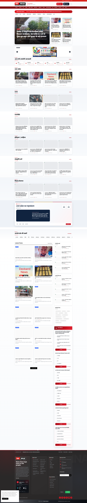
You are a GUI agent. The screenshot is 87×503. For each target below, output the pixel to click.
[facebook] (60, 497)
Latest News (70, 452)
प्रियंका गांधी (58, 398)
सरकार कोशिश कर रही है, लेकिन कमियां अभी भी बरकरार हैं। (63, 343)
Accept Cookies (5, 498)
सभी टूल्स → (70, 59)
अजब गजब (60, 7)
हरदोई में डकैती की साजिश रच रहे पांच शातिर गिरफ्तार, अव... (43, 298)
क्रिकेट (25, 237)
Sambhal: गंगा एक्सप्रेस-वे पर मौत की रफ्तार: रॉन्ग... (66, 279)
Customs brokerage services (36, 474)
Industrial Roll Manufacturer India (36, 471)
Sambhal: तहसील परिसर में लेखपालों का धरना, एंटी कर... (66, 257)
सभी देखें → (70, 69)
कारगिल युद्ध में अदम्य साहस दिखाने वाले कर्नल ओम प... (66, 247)
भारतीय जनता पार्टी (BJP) (60, 431)
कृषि (63, 7)
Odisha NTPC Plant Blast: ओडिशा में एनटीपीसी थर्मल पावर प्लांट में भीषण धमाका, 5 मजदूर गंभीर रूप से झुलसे (36, 104)
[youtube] (69, 497)
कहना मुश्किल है (59, 363)
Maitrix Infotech (45, 501)
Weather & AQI (42, 463)
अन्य (57, 441)
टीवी (28, 237)
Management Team (36, 461)
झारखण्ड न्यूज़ (58, 237)
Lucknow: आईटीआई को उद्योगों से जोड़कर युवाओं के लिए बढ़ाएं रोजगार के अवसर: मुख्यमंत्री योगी (50, 193)
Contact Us (42, 473)
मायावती (58, 396)
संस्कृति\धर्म (40, 7)
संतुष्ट (57, 375)
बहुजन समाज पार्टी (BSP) (60, 436)
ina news (68, 311)
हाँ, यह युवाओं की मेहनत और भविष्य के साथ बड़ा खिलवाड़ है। (63, 336)
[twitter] (62, 497)
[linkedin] (67, 497)
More (66, 7)
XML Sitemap (52, 487)
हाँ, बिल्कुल (58, 355)
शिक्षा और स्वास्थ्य (59, 418)
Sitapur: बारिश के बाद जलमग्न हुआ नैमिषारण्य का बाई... (66, 252)
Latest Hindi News (58, 311)
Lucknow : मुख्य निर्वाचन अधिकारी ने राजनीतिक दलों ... (66, 300)
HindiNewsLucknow (58, 322)
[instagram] (64, 497)
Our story (18, 478)
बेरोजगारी (58, 410)
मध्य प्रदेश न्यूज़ (42, 237)
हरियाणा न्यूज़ (53, 237)
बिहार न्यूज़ (32, 237)
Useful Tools (35, 463)
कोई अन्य (58, 401)
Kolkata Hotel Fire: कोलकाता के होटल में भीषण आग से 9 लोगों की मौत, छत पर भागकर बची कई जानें (65, 104)
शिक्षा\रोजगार (35, 7)
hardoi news (64, 311)
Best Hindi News (35, 466)
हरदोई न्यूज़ (64, 38)
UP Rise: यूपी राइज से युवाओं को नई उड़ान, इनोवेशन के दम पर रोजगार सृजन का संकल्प (35, 193)
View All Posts (50, 243)
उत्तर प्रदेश (20, 7)
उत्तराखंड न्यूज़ (47, 237)
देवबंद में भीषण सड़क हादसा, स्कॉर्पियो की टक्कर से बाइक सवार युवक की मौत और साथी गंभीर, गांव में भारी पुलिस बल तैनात (51, 82)
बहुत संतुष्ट (58, 372)
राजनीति (26, 7)
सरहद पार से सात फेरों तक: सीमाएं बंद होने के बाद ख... (66, 263)
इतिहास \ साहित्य (31, 7)
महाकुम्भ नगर (63, 237)
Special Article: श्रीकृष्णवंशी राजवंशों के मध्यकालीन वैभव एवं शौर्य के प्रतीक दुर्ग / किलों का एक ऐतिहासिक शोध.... (36, 150)
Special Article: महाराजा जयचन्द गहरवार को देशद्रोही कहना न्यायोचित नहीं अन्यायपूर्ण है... (51, 150)
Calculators (34, 464)
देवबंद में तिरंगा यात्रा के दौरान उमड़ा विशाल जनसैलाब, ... (23, 257)
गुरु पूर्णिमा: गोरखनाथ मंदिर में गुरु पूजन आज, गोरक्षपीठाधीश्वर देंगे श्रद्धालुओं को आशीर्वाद (65, 172)
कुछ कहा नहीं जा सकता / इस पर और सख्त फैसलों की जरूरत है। (63, 346)
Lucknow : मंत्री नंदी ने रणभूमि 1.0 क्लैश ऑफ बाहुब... (66, 295)
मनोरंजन (44, 7)
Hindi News (57, 320)
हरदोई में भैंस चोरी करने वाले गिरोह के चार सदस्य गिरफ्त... (23, 297)
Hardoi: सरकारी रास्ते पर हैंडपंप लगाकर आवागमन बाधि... (66, 268)
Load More (33, 368)
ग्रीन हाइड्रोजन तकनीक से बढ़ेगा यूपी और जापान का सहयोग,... (22, 339)
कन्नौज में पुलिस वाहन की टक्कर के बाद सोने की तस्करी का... (43, 278)
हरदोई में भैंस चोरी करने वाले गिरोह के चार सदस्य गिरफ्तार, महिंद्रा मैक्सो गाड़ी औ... (67, 40)
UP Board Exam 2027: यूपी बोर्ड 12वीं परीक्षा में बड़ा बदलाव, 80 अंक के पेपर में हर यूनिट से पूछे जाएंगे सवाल (65, 193)
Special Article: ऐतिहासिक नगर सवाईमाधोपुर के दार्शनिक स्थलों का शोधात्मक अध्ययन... (64, 150)
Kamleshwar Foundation (42, 467)
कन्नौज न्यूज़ (52, 38)
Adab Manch (35, 468)
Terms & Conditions (53, 479)
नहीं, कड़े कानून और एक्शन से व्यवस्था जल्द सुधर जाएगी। (63, 340)
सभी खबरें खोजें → (70, 233)
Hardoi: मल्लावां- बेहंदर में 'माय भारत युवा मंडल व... (66, 290)
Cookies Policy (52, 484)
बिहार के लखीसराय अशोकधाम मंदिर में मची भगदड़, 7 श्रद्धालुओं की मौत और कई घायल (21, 172)
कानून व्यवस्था (59, 415)
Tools (16, 7)
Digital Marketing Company (43, 471)
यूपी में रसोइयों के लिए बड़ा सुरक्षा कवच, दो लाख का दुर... (43, 318)
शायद (58, 358)
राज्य (23, 7)
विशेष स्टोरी (56, 7)
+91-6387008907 (64, 462)
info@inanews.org (64, 465)
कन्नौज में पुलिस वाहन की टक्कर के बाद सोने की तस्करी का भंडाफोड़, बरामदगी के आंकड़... (55, 40)
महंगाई (58, 413)
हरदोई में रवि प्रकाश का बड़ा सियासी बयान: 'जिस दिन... (66, 284)
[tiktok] (71, 497)
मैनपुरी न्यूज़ (68, 237)
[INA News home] (20, 4)
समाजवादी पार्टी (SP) (60, 433)
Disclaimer (51, 482)
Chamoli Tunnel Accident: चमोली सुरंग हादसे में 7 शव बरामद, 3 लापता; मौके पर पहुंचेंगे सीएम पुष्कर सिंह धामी (40, 215)
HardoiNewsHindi (66, 318)
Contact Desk (65, 452)
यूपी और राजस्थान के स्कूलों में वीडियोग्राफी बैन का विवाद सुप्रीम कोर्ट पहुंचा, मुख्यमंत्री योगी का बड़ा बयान (21, 104)
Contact (71, 0)
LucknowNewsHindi (63, 320)
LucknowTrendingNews (59, 318)
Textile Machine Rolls (42, 469)
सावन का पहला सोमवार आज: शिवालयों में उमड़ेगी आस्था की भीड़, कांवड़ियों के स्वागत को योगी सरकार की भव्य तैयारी (50, 172)
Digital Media (42, 464)
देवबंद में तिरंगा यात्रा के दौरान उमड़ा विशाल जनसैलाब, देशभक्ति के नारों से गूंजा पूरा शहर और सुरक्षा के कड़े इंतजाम (31, 34)
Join (70, 475)
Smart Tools (60, 452)
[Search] (71, 4)
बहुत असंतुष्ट (58, 380)
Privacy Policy (52, 480)
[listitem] (19, 63)
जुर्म (52, 7)
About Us (63, 0)
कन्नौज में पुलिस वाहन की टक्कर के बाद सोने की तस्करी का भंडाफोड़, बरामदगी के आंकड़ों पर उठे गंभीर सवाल (65, 82)
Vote (61, 349)
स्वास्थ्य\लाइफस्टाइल (48, 7)
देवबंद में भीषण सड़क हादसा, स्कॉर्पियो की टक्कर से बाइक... (22, 278)
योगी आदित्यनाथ (59, 390)
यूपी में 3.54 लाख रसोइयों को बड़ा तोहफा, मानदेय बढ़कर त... (43, 339)
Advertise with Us (67, 0)
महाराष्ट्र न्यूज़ (37, 237)
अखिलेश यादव (59, 393)
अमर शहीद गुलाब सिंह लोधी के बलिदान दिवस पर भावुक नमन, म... (23, 319)
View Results (69, 349)
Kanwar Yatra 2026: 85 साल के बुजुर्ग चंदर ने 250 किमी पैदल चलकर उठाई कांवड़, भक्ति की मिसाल (36, 172)
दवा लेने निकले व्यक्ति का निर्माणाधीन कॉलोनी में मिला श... (43, 257)
